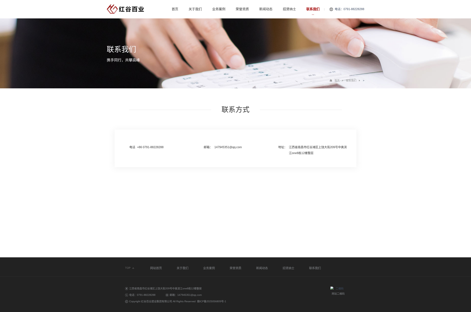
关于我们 (195, 9)
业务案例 (218, 9)
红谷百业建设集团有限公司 (156, 301)
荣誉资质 (242, 9)
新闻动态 (265, 9)
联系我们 (313, 9)
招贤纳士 (289, 9)
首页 (175, 9)
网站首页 (156, 268)
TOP (127, 267)
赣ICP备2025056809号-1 (211, 301)
